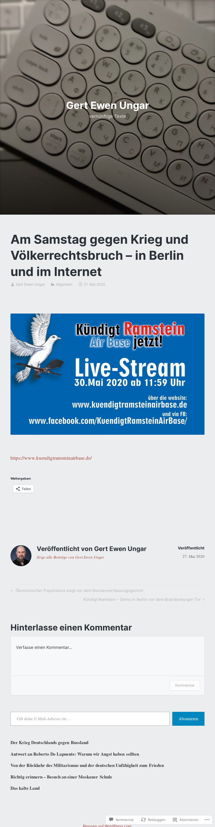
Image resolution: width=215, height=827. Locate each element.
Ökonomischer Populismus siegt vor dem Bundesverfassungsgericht (76, 591)
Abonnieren (188, 718)
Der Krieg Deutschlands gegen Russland (49, 742)
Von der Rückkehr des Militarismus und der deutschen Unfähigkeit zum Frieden (87, 765)
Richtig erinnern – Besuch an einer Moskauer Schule (61, 776)
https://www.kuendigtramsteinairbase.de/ (51, 457)
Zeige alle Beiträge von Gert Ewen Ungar (70, 557)
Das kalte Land (25, 788)
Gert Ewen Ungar (107, 105)
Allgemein (64, 284)
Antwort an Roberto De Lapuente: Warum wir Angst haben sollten (74, 754)
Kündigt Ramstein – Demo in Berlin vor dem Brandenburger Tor (142, 600)
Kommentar (185, 685)
